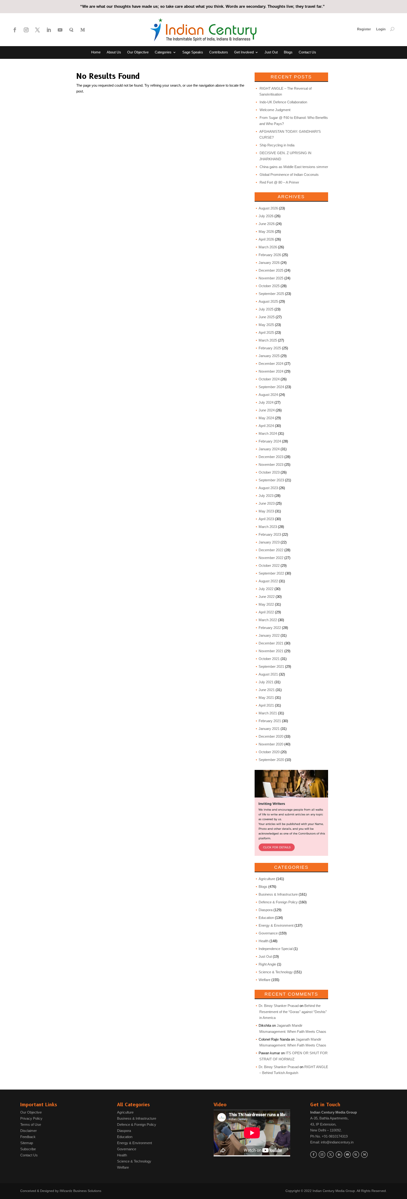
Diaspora (266, 910)
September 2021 (271, 666)
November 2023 (271, 465)
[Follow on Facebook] (15, 30)
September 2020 (271, 760)
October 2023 (269, 472)
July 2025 (266, 309)
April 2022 (266, 612)
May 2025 (266, 325)
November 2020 (271, 744)
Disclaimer (28, 1131)
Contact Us (307, 52)
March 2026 (268, 247)
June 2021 (267, 690)
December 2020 (271, 736)
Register (364, 29)
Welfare (264, 980)
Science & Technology (276, 972)
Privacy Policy (31, 1118)
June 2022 (267, 597)
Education (266, 918)
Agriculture (267, 879)
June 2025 (267, 317)
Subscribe (28, 1149)
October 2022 (269, 565)
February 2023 (270, 534)
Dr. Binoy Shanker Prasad (279, 1006)
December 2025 (271, 270)
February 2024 (270, 441)
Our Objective (138, 52)
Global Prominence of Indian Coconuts (289, 175)
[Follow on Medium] (82, 30)
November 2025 (271, 278)
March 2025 (268, 340)
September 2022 (271, 573)
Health (264, 941)
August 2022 (268, 581)
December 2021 (271, 643)
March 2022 (268, 620)
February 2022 (270, 628)
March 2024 (268, 433)
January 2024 (269, 449)
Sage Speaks (192, 52)
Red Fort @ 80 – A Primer (279, 182)
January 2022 (269, 635)
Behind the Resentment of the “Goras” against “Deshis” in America (293, 1012)
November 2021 (271, 651)
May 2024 (266, 418)
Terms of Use (30, 1125)
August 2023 (268, 488)
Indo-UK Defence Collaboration (283, 102)
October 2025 (269, 286)
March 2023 (268, 527)
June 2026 (267, 224)
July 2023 (266, 496)
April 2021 (266, 705)
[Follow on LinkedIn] (48, 30)
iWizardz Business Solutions (80, 1191)
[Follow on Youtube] (60, 30)
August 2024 (268, 395)
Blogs (288, 52)
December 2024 (271, 364)
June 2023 (267, 503)
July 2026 (266, 216)
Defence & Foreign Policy (278, 902)
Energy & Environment (276, 925)
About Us (114, 52)
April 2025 (266, 332)
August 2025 (268, 301)
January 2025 (269, 356)
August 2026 (268, 208)
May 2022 (266, 604)
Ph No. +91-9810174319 (329, 1136)
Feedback (28, 1137)
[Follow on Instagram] (26, 30)
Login (381, 29)
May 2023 (266, 511)
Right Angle (267, 964)
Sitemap (26, 1143)
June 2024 (267, 410)
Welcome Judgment (275, 110)
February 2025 (270, 348)
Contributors (218, 52)
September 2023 (271, 480)
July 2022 (266, 589)
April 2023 (266, 519)
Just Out (271, 52)
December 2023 (271, 457)
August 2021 (268, 674)
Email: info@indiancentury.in (332, 1142)
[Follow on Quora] (71, 30)
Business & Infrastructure (278, 894)
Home (96, 52)
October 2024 (269, 379)
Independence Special (276, 949)
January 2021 (269, 729)
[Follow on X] (37, 30)
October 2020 (269, 752)
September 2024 (271, 387)
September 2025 (271, 294)
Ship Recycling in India (277, 145)
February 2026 (270, 255)
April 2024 (266, 426)
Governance (268, 933)
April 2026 (266, 239)
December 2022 (271, 550)
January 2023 (269, 542)
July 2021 (266, 682)
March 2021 (268, 713)
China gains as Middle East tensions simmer (294, 167)
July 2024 (266, 402)
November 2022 (271, 558)
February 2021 (270, 721)
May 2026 (266, 231)
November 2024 (271, 371)
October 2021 (269, 659)
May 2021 (266, 698)
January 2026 (269, 263)
